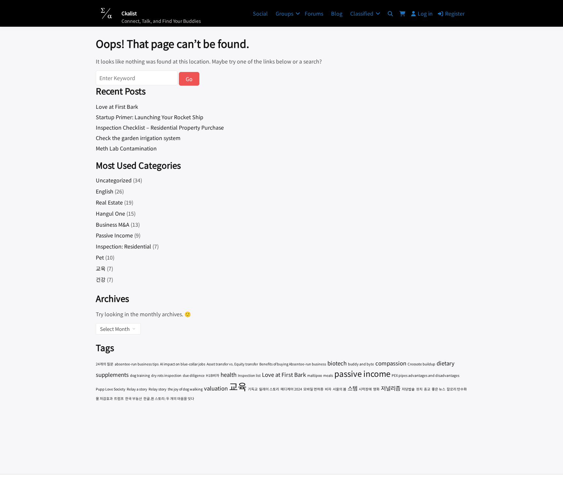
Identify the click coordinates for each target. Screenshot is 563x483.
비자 (328, 389)
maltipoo (314, 375)
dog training (140, 375)
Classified (361, 13)
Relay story (157, 389)
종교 (427, 389)
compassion (390, 363)
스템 (352, 388)
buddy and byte (361, 364)
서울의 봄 (339, 389)
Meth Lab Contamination (126, 148)
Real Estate (109, 202)
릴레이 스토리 (269, 389)
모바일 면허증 (313, 389)
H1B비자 (212, 375)
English (104, 191)
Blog (336, 13)
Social (260, 13)
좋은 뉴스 (438, 389)
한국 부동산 (133, 398)
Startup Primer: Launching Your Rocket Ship (149, 117)
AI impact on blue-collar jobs (182, 364)
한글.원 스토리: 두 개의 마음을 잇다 (168, 398)
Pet (100, 257)
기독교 (253, 389)
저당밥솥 (408, 389)
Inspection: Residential (123, 246)
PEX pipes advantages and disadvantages (425, 375)
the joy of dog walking (185, 389)
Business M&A (112, 224)
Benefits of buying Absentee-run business (292, 364)
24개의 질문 (104, 364)
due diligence (194, 375)
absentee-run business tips (137, 364)
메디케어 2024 (291, 389)
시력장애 (365, 389)
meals (328, 375)
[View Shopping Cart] (402, 13)
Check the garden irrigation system (138, 138)
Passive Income (114, 235)
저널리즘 (390, 388)
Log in (425, 13)
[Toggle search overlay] (390, 13)
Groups (284, 13)
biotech (337, 363)
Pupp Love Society (110, 389)
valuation (216, 388)
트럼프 (119, 398)
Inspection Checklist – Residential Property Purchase (160, 127)
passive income (362, 373)
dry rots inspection (166, 375)
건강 (101, 279)
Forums (314, 13)
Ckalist (129, 13)
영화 (376, 389)
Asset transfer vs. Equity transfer (232, 364)
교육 (101, 268)
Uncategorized (114, 180)
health (229, 374)
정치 (419, 389)
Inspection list (249, 375)
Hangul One (110, 213)
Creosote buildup (421, 364)
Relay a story (137, 389)
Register (455, 13)
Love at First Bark (117, 106)
